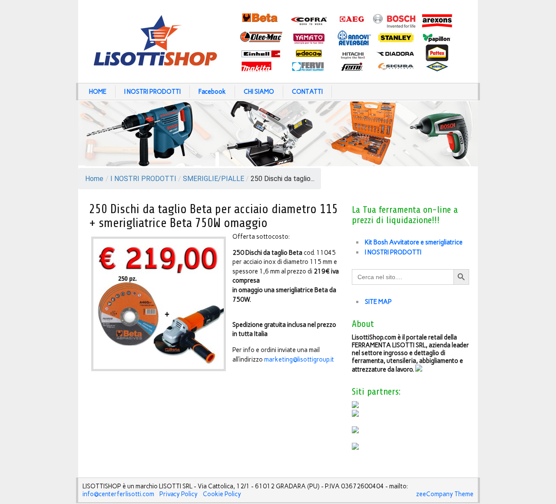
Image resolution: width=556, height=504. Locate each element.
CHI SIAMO (259, 92)
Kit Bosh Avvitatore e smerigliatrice (414, 242)
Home (94, 179)
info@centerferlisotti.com (118, 494)
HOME (97, 92)
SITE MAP (378, 302)
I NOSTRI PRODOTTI (152, 92)
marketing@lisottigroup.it (299, 359)
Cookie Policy (222, 494)
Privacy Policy (178, 494)
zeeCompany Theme (444, 494)
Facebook (212, 92)
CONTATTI (307, 92)
